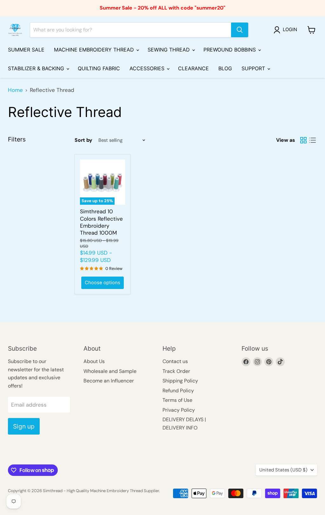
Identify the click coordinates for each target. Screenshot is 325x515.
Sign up (24, 426)
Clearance (193, 68)
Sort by (83, 140)
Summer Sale (26, 49)
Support (254, 68)
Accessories (147, 68)
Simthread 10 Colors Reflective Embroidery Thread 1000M (101, 222)
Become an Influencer (108, 380)
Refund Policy (178, 390)
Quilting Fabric (99, 68)
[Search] (239, 30)
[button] (287, 30)
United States (283, 470)
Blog (225, 68)
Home (15, 90)
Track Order (176, 371)
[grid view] (303, 140)
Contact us (175, 361)
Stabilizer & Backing (37, 68)
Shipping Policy (180, 380)
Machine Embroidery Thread (95, 49)
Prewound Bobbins (230, 49)
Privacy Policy (178, 410)
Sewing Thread (169, 49)
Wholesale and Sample (109, 371)
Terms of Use (177, 400)
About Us (94, 361)
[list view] (312, 140)
